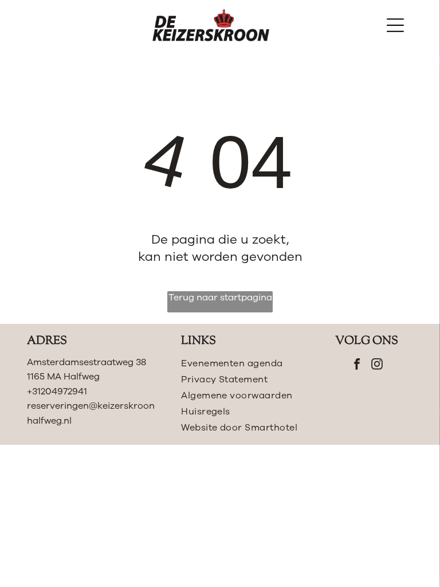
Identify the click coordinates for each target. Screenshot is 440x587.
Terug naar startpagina (220, 297)
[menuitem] (239, 363)
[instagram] (377, 365)
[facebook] (357, 365)
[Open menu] (395, 25)
